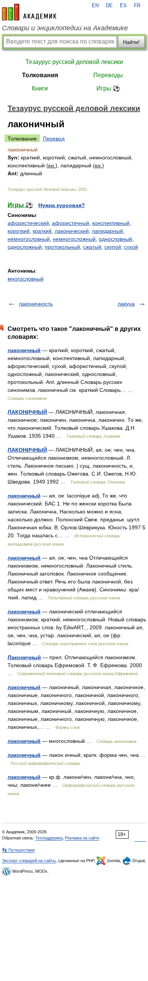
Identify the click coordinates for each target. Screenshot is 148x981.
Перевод (54, 139)
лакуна (126, 304)
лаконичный (24, 350)
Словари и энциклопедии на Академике (65, 28)
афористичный (70, 223)
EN (95, 5)
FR (137, 5)
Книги (40, 88)
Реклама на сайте (82, 838)
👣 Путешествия (18, 850)
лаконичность (36, 304)
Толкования (40, 75)
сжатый (92, 247)
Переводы (108, 75)
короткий (19, 231)
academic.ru (29, 12)
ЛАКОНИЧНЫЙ (27, 412)
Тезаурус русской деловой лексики (74, 62)
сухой (131, 247)
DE (109, 5)
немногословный (29, 239)
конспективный (110, 223)
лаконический (72, 231)
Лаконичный (24, 657)
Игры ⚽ (108, 88)
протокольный (62, 247)
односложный (25, 247)
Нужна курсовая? (61, 205)
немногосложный (74, 239)
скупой (112, 247)
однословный (115, 239)
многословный (26, 279)
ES (123, 5)
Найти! (131, 42)
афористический (28, 223)
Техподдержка (49, 838)
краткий (42, 231)
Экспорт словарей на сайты (29, 860)
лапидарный (107, 231)
